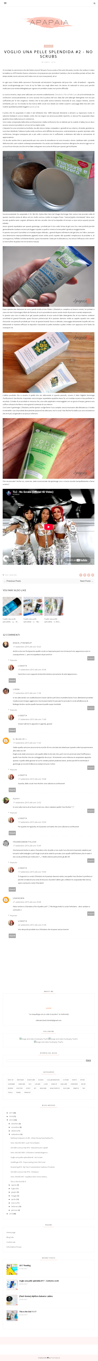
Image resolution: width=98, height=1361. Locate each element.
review (10, 1088)
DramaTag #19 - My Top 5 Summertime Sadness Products (33, 1167)
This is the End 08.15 (18, 1181)
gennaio (14, 1210)
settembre (15, 1134)
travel (18, 1092)
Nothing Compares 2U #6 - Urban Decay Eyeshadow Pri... (32, 1138)
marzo (13, 1203)
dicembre (15, 1123)
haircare (21, 1084)
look (46, 1084)
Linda (16, 689)
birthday (20, 1080)
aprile (13, 1199)
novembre (15, 1127)
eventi (74, 1080)
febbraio (14, 1206)
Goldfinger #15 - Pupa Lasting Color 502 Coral (28, 1162)
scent (28, 1088)
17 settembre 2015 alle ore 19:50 (32, 822)
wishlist (27, 1092)
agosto (14, 1185)
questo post (34, 107)
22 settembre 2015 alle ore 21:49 (32, 925)
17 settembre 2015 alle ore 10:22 (27, 646)
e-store (66, 1080)
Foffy (16, 798)
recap (83, 1084)
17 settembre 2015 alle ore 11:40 (32, 719)
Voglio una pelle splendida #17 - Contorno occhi (39, 1281)
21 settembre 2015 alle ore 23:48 (27, 902)
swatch (76, 1088)
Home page (11, 1232)
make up (54, 1084)
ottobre (14, 1131)
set (35, 1088)
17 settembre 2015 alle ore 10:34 (32, 669)
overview (74, 1084)
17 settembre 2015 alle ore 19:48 (32, 779)
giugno (13, 1192)
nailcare (63, 1084)
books (40, 1080)
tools (10, 1092)
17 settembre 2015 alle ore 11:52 (27, 743)
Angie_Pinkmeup (22, 643)
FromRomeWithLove (24, 842)
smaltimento (55, 1088)
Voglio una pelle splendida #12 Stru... (52, 620)
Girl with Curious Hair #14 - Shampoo (25, 1172)
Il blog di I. (20, 739)
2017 (11, 1113)
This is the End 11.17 (27, 1311)
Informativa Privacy (14, 1247)
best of (11, 1080)
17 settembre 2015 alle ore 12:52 (27, 802)
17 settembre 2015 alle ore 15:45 (27, 845)
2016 (11, 1116)
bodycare (31, 1080)
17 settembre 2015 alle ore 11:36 (27, 693)
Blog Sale (10, 1237)
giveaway (11, 1084)
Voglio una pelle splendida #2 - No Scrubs (27, 1157)
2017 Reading (24, 1265)
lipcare (37, 1084)
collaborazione (53, 1080)
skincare (48, 46)
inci (30, 1084)
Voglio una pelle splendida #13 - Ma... (31, 620)
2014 (11, 1214)
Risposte (13, 660)
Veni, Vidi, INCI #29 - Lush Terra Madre (25, 1143)
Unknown (18, 898)
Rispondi (91, 658)
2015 (11, 1120)
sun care (66, 1088)
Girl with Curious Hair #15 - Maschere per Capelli (29, 1148)
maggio (14, 1196)
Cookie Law (11, 1242)
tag (83, 1088)
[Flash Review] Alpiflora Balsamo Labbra (36, 1296)
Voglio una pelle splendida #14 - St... (11, 620)
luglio (13, 1188)
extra (82, 1080)
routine (19, 1088)
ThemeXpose (55, 1358)
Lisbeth (47, 62)
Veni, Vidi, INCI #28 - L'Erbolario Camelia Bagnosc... (30, 1152)
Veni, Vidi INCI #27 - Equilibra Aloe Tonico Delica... (29, 1177)
